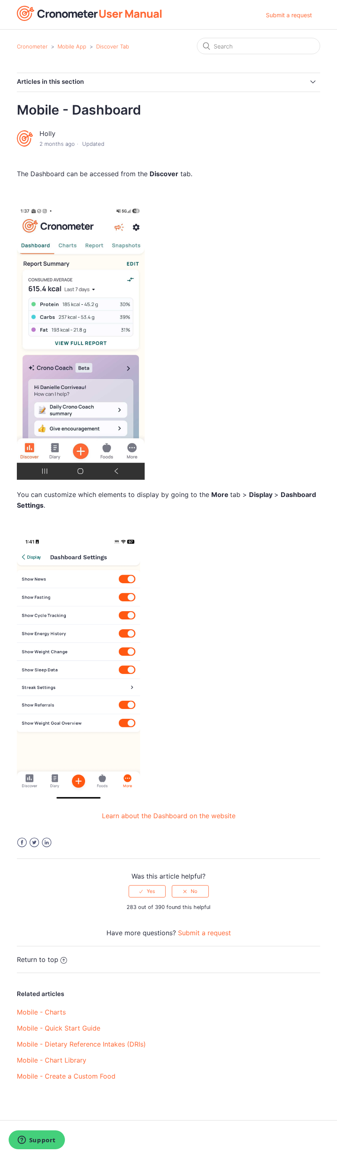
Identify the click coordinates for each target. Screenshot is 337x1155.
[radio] (147, 891)
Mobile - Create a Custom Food (66, 1076)
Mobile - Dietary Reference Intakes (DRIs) (81, 1044)
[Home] (89, 18)
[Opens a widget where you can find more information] (36, 1140)
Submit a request (289, 15)
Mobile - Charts (41, 1012)
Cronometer (32, 46)
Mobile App (72, 46)
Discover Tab (112, 46)
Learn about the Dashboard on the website (168, 816)
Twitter (34, 842)
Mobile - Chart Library (51, 1060)
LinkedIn (47, 842)
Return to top (37, 959)
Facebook (22, 842)
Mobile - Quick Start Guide (58, 1028)
